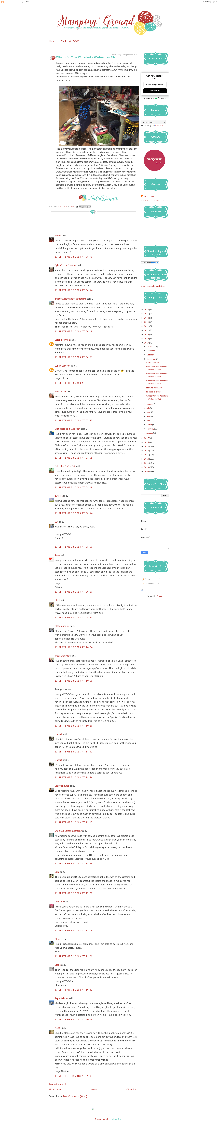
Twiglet (59, 495)
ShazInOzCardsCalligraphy (68, 830)
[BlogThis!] (82, 206)
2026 (146, 309)
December (151, 346)
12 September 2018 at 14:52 (74, 751)
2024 (146, 318)
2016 (146, 442)
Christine (59, 901)
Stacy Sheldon (62, 785)
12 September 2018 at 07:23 (74, 420)
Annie (57, 555)
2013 (146, 454)
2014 (146, 450)
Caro (57, 871)
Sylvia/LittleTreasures (66, 265)
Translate (160, 125)
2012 (146, 459)
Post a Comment (57, 1084)
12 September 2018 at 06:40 (74, 256)
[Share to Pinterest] (90, 206)
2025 (146, 313)
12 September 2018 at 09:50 (74, 617)
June (149, 412)
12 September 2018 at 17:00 (74, 893)
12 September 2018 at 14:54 (74, 777)
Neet (57, 1027)
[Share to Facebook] (87, 206)
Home (52, 41)
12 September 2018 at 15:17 (74, 822)
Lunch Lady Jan (62, 365)
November (151, 350)
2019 (146, 338)
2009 (146, 471)
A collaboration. (153, 362)
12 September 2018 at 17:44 (74, 930)
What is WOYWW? (70, 41)
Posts (147, 579)
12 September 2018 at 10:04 (74, 647)
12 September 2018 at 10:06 (74, 680)
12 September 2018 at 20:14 (74, 1019)
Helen (58, 235)
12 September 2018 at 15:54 (74, 863)
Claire (58, 964)
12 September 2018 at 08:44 (74, 513)
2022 (146, 326)
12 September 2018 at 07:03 (74, 383)
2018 (146, 342)
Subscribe (155, 91)
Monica (58, 938)
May (149, 416)
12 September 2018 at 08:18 (74, 487)
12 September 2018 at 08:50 (74, 546)
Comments (149, 583)
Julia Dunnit (150, 196)
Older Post (131, 1089)
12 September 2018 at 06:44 (74, 290)
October (150, 354)
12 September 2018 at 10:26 (74, 725)
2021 (146, 330)
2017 (146, 438)
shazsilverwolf (62, 655)
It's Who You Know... (155, 387)
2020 (146, 334)
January (150, 433)
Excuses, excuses (153, 391)
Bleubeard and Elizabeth (67, 428)
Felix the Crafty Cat (65, 466)
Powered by (149, 98)
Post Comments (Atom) (75, 1096)
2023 (146, 322)
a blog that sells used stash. (153, 286)
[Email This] (80, 206)
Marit (57, 600)
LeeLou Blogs (116, 1119)
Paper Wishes (61, 998)
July (148, 408)
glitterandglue (62, 625)
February (150, 428)
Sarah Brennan (62, 339)
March (149, 424)
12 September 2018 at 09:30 (74, 591)
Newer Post (55, 1089)
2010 (146, 467)
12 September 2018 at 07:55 (74, 457)
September (151, 359)
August (150, 404)
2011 (146, 463)
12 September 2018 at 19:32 (74, 989)
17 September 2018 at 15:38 (73, 1075)
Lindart (58, 734)
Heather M (60, 391)
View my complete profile (154, 200)
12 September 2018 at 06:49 (74, 331)
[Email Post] (77, 206)
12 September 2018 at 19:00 (74, 956)
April (149, 420)
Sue (57, 521)
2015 (146, 446)
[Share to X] (85, 206)
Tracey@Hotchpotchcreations (70, 298)
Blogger (160, 596)
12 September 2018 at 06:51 (74, 357)
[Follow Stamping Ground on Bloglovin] (150, 263)
